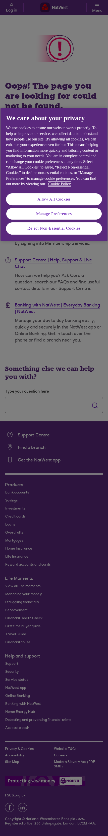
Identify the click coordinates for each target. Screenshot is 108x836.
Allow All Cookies (54, 199)
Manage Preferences (54, 214)
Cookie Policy (59, 184)
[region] (54, 174)
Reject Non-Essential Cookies (53, 228)
